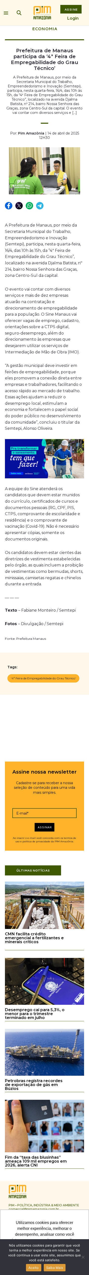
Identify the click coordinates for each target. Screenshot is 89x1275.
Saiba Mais (54, 1268)
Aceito (33, 1268)
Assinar (45, 827)
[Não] (82, 1257)
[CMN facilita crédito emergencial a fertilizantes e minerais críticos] (44, 928)
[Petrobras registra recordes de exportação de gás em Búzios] (44, 1074)
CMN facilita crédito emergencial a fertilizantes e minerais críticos (34, 938)
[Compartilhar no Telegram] (40, 206)
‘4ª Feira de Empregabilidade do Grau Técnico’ (43, 678)
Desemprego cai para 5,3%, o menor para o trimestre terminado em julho (35, 1013)
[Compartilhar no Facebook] (9, 206)
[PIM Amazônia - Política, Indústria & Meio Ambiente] (42, 13)
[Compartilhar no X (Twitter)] (19, 206)
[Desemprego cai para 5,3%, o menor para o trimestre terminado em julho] (44, 1004)
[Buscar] (19, 12)
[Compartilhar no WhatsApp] (30, 206)
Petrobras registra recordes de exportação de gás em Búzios (34, 1084)
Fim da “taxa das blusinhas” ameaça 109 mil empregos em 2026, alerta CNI (36, 1161)
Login (73, 18)
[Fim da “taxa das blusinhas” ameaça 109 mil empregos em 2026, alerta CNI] (44, 1151)
